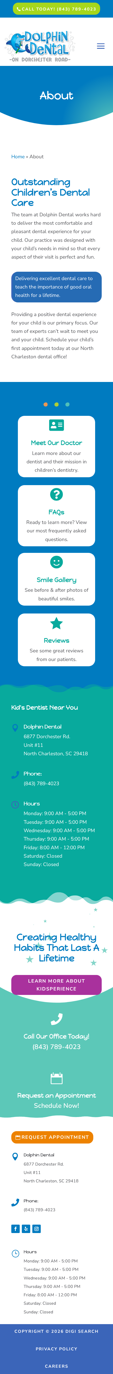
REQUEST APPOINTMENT (55, 1137)
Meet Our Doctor (56, 443)
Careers (56, 1366)
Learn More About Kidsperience (56, 985)
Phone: (33, 773)
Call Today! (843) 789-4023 (59, 9)
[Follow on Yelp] (26, 1229)
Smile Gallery (56, 580)
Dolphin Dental (42, 726)
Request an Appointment (56, 1095)
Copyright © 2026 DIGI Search (56, 1331)
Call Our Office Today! (56, 1036)
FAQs (56, 512)
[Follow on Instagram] (36, 1229)
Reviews (56, 640)
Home (18, 156)
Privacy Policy (57, 1349)
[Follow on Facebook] (15, 1229)
